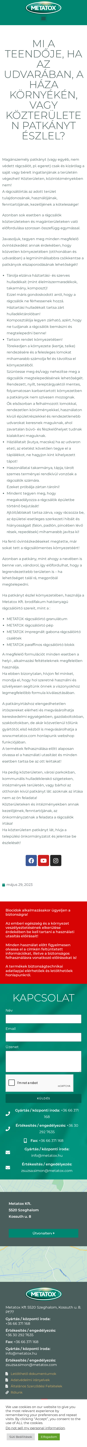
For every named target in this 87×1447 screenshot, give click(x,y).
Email (11, 1029)
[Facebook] (31, 860)
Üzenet (12, 1047)
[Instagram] (55, 860)
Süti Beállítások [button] (20, 1437)
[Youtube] (43, 860)
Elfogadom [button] (49, 1437)
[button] (43, 18)
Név (9, 1010)
